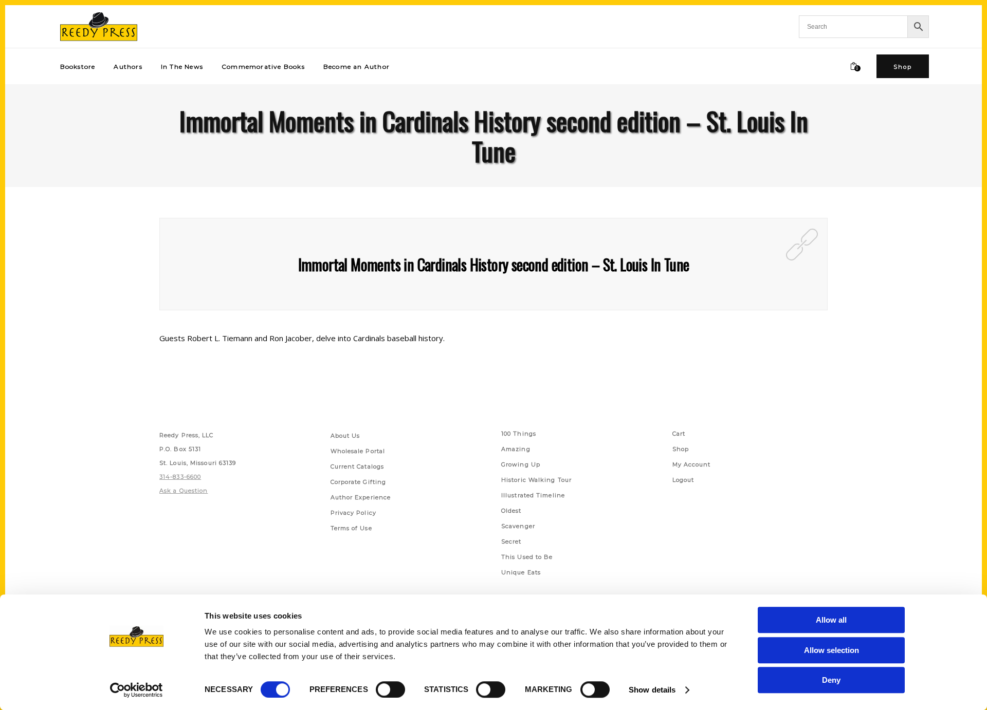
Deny (831, 680)
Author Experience (361, 497)
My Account (691, 464)
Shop (680, 449)
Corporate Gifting (359, 481)
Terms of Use (351, 528)
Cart (678, 433)
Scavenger (518, 526)
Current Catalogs (358, 466)
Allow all (831, 619)
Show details (652, 689)
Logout (683, 479)
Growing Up (520, 464)
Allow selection (831, 650)
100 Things (518, 433)
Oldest (511, 510)
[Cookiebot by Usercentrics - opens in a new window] (136, 690)
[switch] (390, 689)
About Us (345, 435)
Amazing (516, 449)
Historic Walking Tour (536, 479)
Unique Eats (521, 572)
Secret (511, 541)
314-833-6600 (180, 476)
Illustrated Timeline (533, 495)
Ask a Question (183, 490)
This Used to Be (527, 556)
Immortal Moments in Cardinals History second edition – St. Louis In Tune (493, 264)
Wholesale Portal (358, 451)
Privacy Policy (353, 512)
